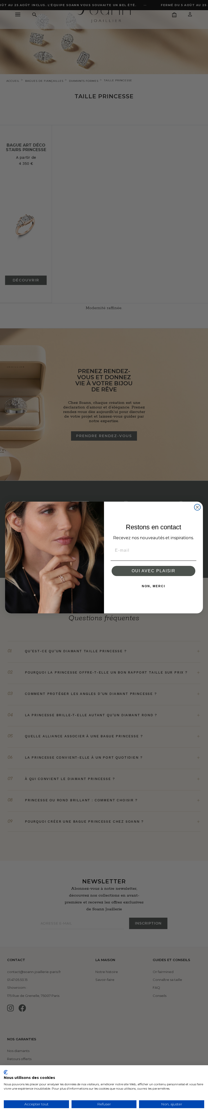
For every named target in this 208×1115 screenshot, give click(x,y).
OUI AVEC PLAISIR (154, 571)
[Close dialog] (197, 507)
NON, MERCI (153, 586)
